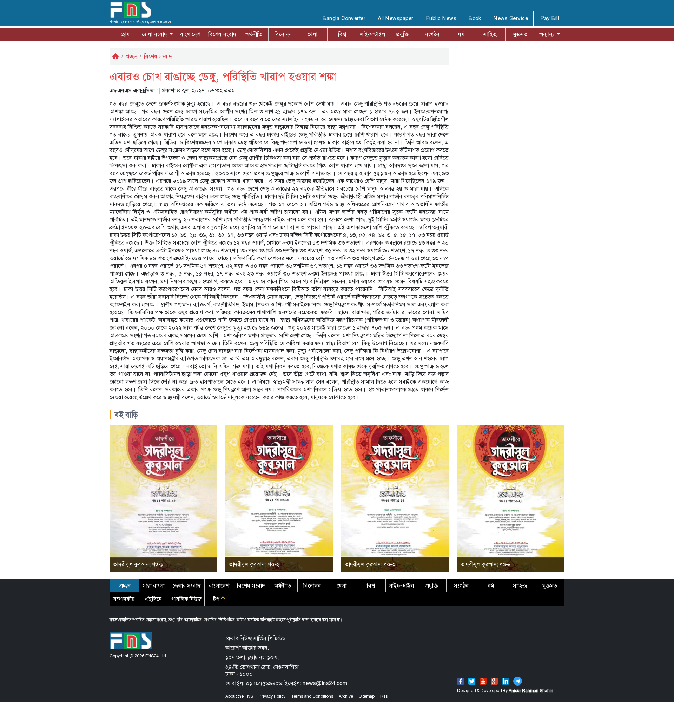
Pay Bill (549, 18)
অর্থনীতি (253, 34)
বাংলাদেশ (190, 34)
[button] (157, 34)
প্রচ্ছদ (131, 56)
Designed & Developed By (505, 691)
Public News (441, 18)
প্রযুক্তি (402, 34)
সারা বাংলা (154, 585)
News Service (511, 18)
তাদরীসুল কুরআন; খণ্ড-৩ (370, 564)
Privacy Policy (272, 696)
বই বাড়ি (126, 414)
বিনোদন (283, 34)
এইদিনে (153, 599)
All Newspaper (396, 18)
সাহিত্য (490, 34)
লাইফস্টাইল (372, 34)
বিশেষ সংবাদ (222, 34)
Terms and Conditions (312, 696)
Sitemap (367, 696)
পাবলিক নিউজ (186, 599)
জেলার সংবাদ (186, 585)
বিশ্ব (342, 34)
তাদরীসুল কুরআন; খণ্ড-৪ (486, 564)
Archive (346, 696)
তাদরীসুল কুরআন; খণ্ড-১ (138, 564)
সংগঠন (432, 34)
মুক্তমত (520, 34)
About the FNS (239, 696)
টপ (217, 599)
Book (475, 18)
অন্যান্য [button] (547, 34)
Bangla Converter (344, 18)
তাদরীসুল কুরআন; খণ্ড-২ (254, 564)
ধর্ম (461, 34)
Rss (384, 696)
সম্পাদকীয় (124, 599)
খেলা (312, 34)
